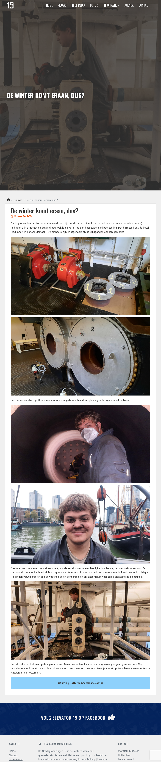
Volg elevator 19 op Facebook (74, 717)
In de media (78, 5)
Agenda (129, 5)
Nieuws (62, 5)
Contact (144, 5)
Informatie (110, 5)
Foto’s (94, 5)
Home (49, 5)
